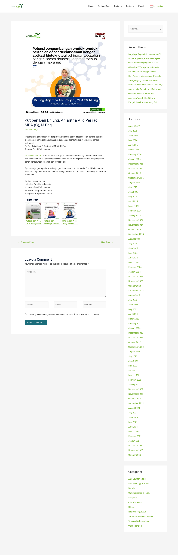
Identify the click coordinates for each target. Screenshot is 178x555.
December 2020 (135, 445)
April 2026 (133, 145)
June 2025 (133, 192)
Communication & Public (139, 493)
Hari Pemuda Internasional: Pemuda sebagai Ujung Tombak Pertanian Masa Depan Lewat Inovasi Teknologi (145, 80)
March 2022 (133, 375)
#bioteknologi (31, 129)
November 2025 (135, 168)
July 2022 (132, 356)
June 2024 (133, 248)
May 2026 (132, 140)
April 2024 (133, 257)
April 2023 (133, 314)
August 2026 (134, 126)
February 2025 (135, 211)
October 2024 (134, 229)
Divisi (116, 6)
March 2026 (133, 149)
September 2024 (136, 234)
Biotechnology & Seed (138, 483)
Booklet (131, 488)
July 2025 (132, 187)
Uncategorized (135, 526)
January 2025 (134, 215)
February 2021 (135, 436)
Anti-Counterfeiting (137, 479)
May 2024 (132, 253)
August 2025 (134, 182)
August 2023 (134, 295)
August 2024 (134, 239)
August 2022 (134, 351)
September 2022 (136, 347)
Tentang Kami (104, 6)
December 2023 (135, 276)
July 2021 (132, 412)
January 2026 (134, 159)
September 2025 (136, 178)
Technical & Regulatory (138, 521)
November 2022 (135, 337)
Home (91, 6)
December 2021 (135, 389)
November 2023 (135, 281)
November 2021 (135, 394)
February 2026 (135, 154)
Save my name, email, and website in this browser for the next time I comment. (64, 314)
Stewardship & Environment (140, 516)
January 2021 (134, 441)
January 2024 (134, 272)
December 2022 (135, 333)
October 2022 (134, 342)
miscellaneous (135, 502)
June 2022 (133, 361)
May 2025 (132, 196)
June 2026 (133, 135)
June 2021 (133, 417)
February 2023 (135, 323)
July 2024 (132, 243)
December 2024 (135, 220)
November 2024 (135, 225)
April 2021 (133, 427)
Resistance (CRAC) (137, 512)
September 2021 (136, 403)
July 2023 (132, 300)
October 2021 (134, 398)
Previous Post (26, 242)
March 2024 (133, 262)
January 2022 (134, 384)
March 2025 (133, 206)
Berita (128, 6)
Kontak (141, 6)
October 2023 (134, 286)
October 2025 (134, 173)
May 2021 (132, 422)
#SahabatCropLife (33, 155)
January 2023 (134, 328)
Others (131, 507)
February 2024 (135, 267)
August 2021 (134, 408)
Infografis (132, 497)
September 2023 (136, 290)
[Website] (94, 305)
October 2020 (134, 455)
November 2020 (135, 450)
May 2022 (132, 366)
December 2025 (135, 164)
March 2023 (133, 319)
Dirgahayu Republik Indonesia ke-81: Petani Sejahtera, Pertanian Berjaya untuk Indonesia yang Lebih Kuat (145, 58)
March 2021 (133, 431)
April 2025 (133, 201)
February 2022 (135, 380)
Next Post (107, 242)
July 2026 (132, 131)
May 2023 (132, 309)
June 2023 (133, 304)
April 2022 (133, 370)
